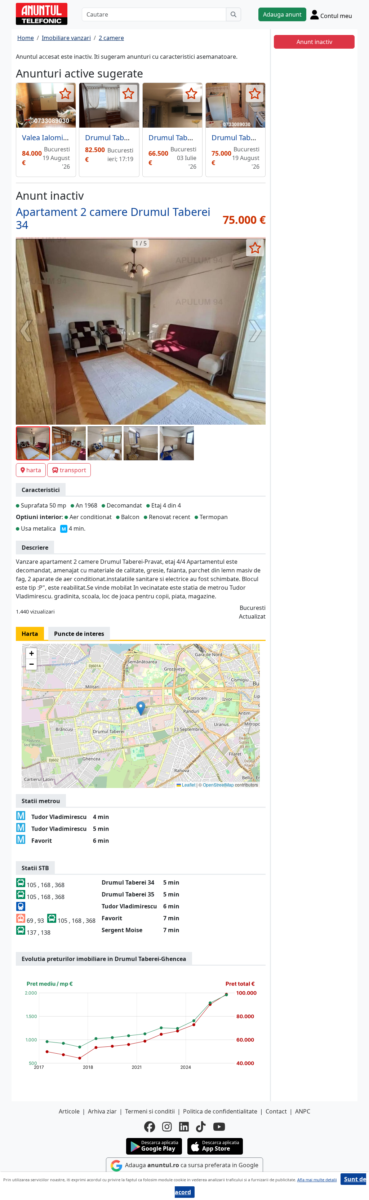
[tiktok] (201, 1127)
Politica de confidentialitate (220, 1111)
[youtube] (219, 1127)
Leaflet (188, 784)
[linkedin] (184, 1127)
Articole (69, 1111)
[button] (140, 708)
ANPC (302, 1111)
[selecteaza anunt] (65, 93)
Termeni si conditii (150, 1111)
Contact (276, 1111)
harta (33, 470)
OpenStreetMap (218, 784)
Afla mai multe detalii (317, 1179)
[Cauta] (233, 14)
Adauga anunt (282, 14)
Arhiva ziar (102, 1111)
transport (73, 470)
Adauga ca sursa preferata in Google (191, 1165)
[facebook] (149, 1127)
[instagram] (167, 1127)
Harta (30, 634)
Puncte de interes (79, 634)
